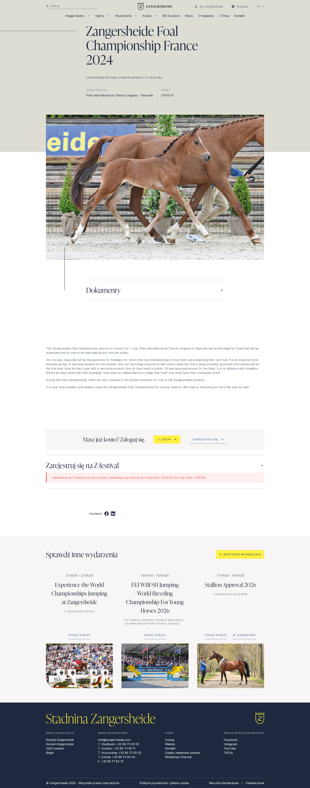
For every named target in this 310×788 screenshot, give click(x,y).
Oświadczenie (255, 783)
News (189, 16)
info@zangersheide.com (114, 740)
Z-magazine (206, 16)
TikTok (228, 752)
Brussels (242, 6)
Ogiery (99, 16)
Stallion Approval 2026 (230, 585)
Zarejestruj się (205, 439)
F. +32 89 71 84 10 (110, 761)
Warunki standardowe (224, 783)
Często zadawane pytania (182, 752)
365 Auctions (171, 16)
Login (166, 439)
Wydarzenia (123, 16)
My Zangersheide (211, 6)
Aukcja (146, 16)
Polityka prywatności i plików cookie (164, 783)
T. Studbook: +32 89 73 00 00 (118, 744)
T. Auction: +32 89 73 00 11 (116, 748)
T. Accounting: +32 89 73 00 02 (119, 752)
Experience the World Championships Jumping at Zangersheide (79, 593)
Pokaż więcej (79, 635)
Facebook (230, 740)
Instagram (230, 744)
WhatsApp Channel (178, 757)
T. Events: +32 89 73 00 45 (116, 757)
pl (258, 6)
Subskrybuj (246, 635)
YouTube (230, 748)
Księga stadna (74, 16)
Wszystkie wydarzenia (242, 554)
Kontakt (239, 16)
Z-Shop (224, 16)
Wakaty (170, 744)
